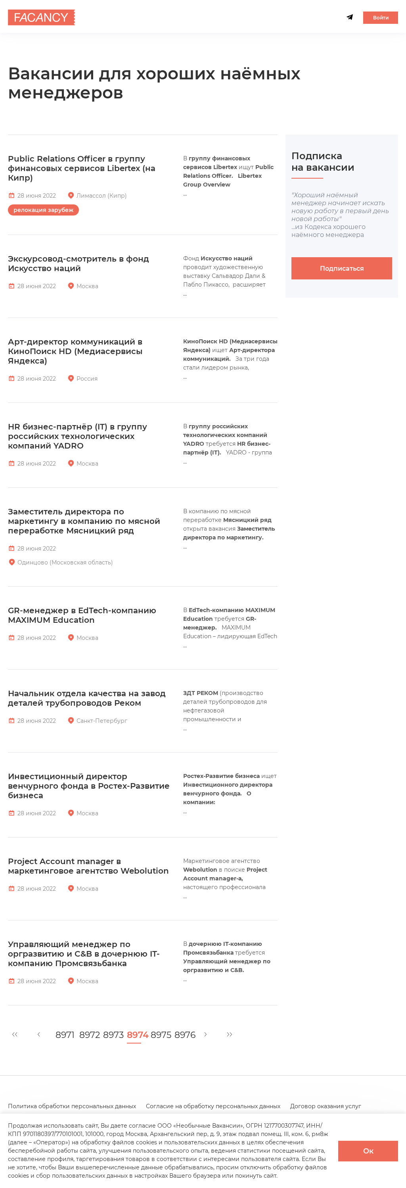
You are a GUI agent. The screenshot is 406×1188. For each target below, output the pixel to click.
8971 (63, 1035)
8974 (134, 1035)
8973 (110, 1035)
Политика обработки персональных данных (72, 1106)
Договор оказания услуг (325, 1106)
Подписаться (342, 268)
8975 (158, 1035)
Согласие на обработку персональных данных (213, 1106)
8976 (181, 1035)
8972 (86, 1035)
